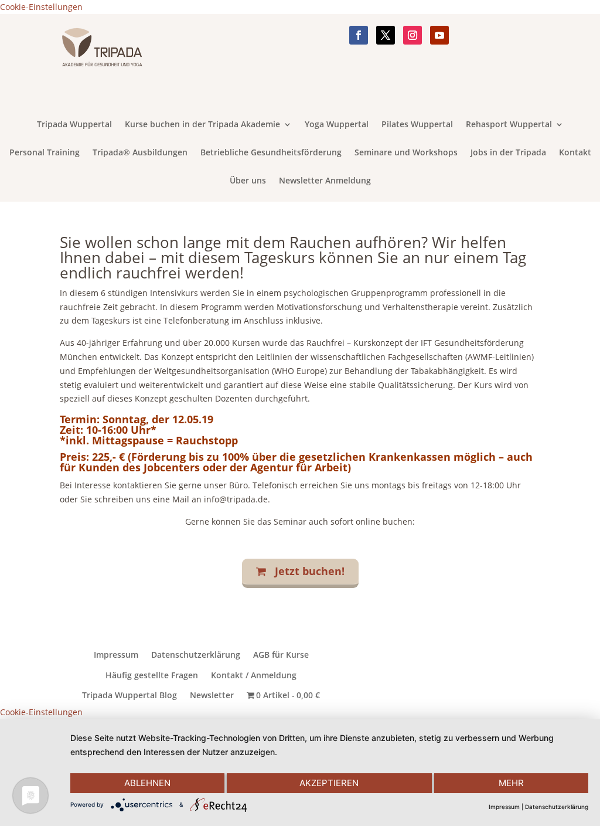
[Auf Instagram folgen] (412, 35)
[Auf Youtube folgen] (439, 35)
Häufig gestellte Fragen (151, 675)
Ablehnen (147, 782)
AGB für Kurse (281, 655)
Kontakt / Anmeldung (253, 675)
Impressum (116, 655)
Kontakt (575, 153)
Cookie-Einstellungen (41, 6)
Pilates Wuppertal (417, 125)
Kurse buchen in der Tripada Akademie (202, 125)
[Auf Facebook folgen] (358, 35)
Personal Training (44, 153)
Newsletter (212, 695)
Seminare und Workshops (406, 153)
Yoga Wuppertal (337, 125)
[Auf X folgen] (385, 35)
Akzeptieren (329, 782)
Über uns (248, 181)
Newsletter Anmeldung (325, 181)
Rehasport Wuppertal (509, 125)
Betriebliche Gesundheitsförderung (271, 153)
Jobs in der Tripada (508, 153)
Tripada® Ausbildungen (140, 153)
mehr (511, 782)
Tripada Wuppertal (74, 125)
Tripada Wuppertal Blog (129, 695)
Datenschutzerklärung (195, 655)
